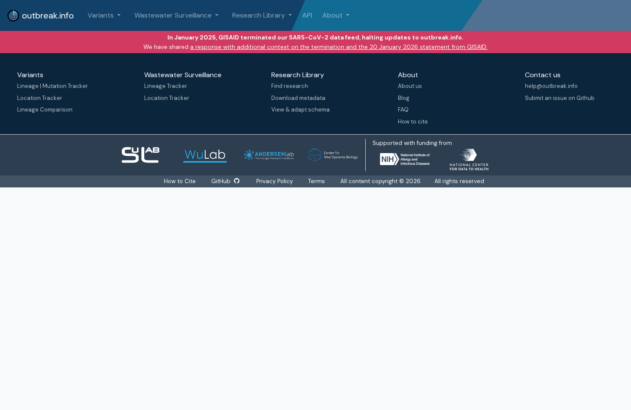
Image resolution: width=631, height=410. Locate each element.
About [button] (333, 15)
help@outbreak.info (551, 86)
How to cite (413, 121)
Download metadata (298, 98)
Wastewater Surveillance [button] (173, 15)
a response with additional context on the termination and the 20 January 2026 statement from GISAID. (339, 47)
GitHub (221, 181)
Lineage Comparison (45, 109)
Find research (289, 86)
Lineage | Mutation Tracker (52, 86)
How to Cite (180, 181)
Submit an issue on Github (560, 98)
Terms (316, 181)
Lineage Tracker (165, 86)
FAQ (403, 109)
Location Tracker (39, 98)
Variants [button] (101, 15)
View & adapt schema (300, 109)
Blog (404, 98)
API (307, 15)
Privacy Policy (274, 181)
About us (410, 86)
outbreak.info (47, 15)
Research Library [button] (259, 15)
